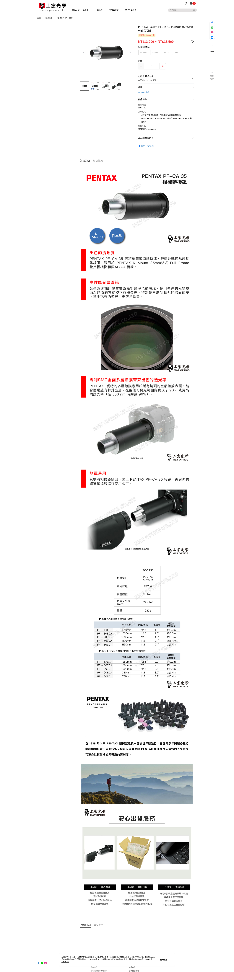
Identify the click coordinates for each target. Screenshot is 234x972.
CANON (166, 52)
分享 (143, 146)
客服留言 (132, 967)
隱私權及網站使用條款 (99, 971)
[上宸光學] (52, 7)
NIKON (155, 52)
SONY (176, 52)
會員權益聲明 (134, 971)
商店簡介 (94, 967)
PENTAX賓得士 (144, 92)
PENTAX (143, 52)
